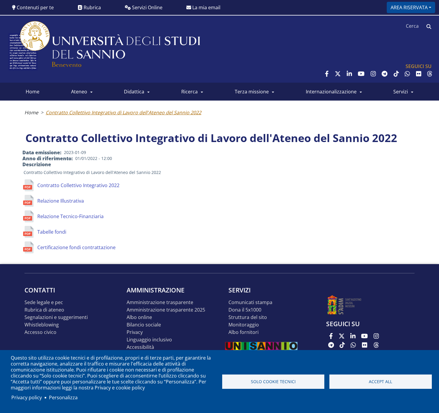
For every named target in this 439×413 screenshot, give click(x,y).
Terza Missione (252, 91)
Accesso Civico (40, 332)
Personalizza (63, 397)
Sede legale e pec (43, 302)
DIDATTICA (134, 91)
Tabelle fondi (51, 232)
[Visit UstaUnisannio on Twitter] (338, 74)
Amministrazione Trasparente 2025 (166, 310)
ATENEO (79, 91)
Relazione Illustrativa (60, 201)
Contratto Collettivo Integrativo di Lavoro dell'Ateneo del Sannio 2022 (123, 112)
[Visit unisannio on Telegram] (384, 74)
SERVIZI (400, 91)
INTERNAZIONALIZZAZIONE (331, 91)
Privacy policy (26, 397)
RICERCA (189, 91)
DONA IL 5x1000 (244, 310)
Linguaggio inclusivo (149, 340)
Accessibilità (140, 347)
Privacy (135, 332)
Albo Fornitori (243, 332)
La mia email (205, 7)
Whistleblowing (41, 325)
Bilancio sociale (144, 325)
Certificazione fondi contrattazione (76, 247)
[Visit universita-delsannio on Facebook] (327, 74)
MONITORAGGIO (243, 325)
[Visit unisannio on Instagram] (373, 74)
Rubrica (91, 7)
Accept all (380, 381)
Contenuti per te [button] (35, 7)
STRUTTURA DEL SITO (247, 317)
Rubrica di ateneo (44, 310)
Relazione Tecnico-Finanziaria (70, 216)
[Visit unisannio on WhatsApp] (407, 74)
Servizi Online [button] (146, 7)
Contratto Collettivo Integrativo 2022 (78, 185)
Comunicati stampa (250, 302)
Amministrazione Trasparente (160, 302)
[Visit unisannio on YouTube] (361, 74)
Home (31, 112)
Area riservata (409, 7)
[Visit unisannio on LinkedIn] (349, 74)
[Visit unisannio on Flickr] (418, 74)
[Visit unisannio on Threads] (429, 74)
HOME (32, 91)
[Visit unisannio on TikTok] (396, 74)
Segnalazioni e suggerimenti (56, 317)
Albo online (139, 317)
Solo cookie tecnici (273, 381)
